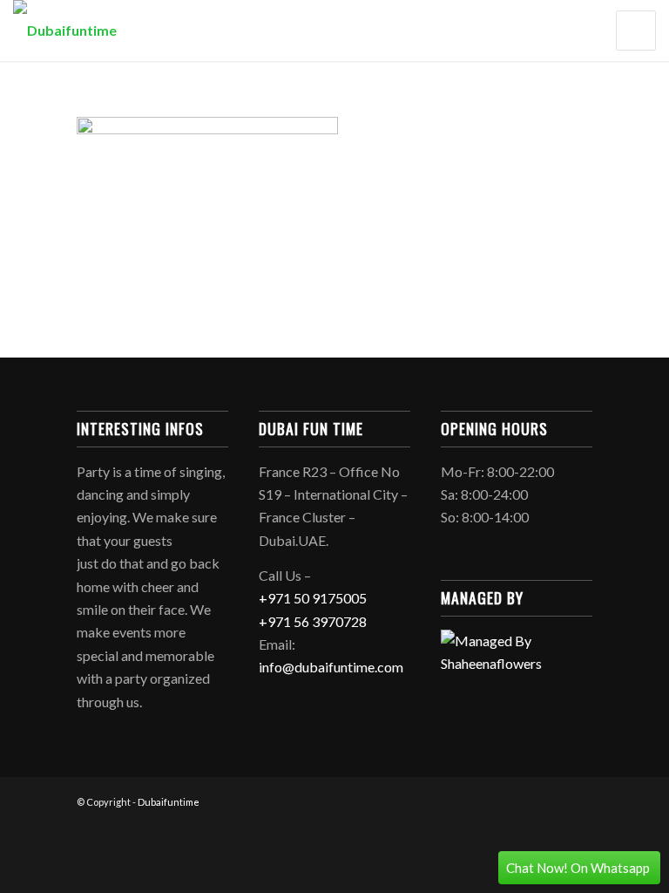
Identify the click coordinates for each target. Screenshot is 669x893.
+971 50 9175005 (313, 598)
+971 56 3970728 (313, 621)
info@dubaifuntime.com (331, 666)
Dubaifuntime (168, 802)
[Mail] (579, 800)
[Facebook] (527, 800)
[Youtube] (553, 800)
